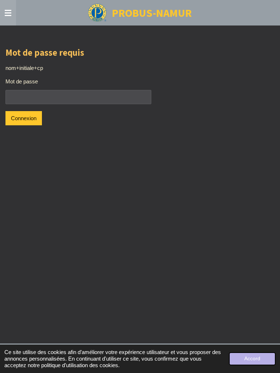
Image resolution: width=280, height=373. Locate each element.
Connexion (23, 118)
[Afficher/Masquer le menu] (8, 12)
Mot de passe (21, 81)
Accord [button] (252, 358)
